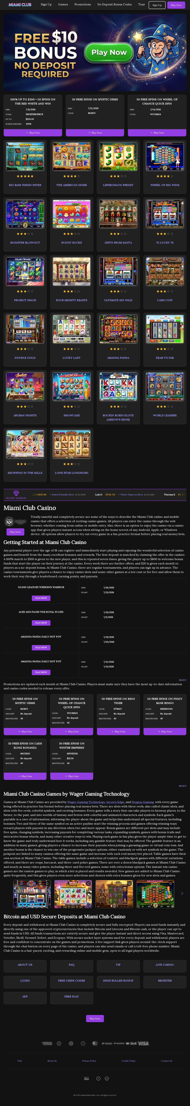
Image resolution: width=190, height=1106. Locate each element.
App (25, 996)
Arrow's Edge (115, 802)
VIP (118, 964)
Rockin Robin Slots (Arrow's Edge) (118, 417)
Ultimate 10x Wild (118, 300)
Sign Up (46, 4)
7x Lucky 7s (165, 242)
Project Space (25, 300)
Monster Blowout (25, 242)
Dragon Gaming (143, 802)
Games (63, 4)
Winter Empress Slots (113, 494)
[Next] (182, 894)
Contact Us (166, 1061)
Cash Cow (165, 300)
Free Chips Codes (71, 980)
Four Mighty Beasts (71, 300)
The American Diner (71, 185)
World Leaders (165, 415)
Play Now (176, 5)
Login (25, 980)
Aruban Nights (25, 415)
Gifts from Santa (118, 242)
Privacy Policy (89, 1061)
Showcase (72, 415)
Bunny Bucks (71, 242)
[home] (20, 8)
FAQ (71, 964)
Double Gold (25, 357)
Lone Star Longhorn (71, 472)
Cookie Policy (128, 1061)
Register (165, 980)
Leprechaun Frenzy (118, 185)
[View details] (47, 883)
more (182, 680)
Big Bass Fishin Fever (25, 185)
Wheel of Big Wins (164, 185)
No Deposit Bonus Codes (114, 4)
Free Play (71, 996)
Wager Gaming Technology (86, 802)
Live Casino (165, 964)
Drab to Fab (165, 357)
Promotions (82, 4)
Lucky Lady (72, 357)
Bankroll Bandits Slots (44, 494)
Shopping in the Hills (25, 472)
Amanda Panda (118, 357)
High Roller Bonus (118, 980)
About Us (25, 964)
